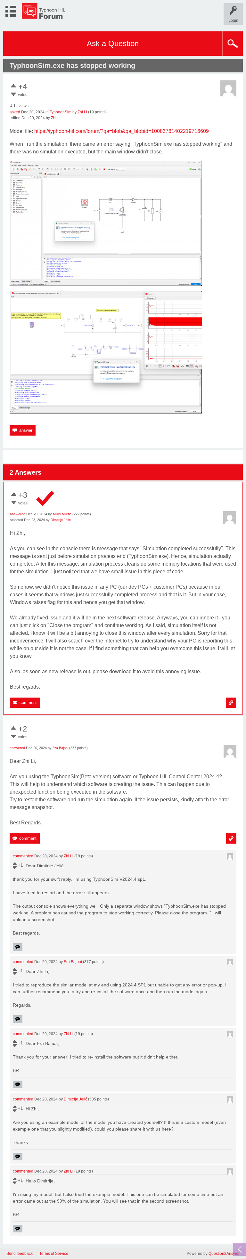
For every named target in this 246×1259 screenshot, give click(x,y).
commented (23, 856)
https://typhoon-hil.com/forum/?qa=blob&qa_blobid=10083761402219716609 (121, 131)
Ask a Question (113, 43)
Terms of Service (53, 1254)
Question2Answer (224, 1253)
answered (17, 514)
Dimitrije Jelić (61, 520)
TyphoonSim (60, 112)
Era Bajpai (60, 748)
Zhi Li (82, 112)
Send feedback (19, 1254)
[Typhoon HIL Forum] (43, 11)
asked (15, 112)
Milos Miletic (62, 514)
